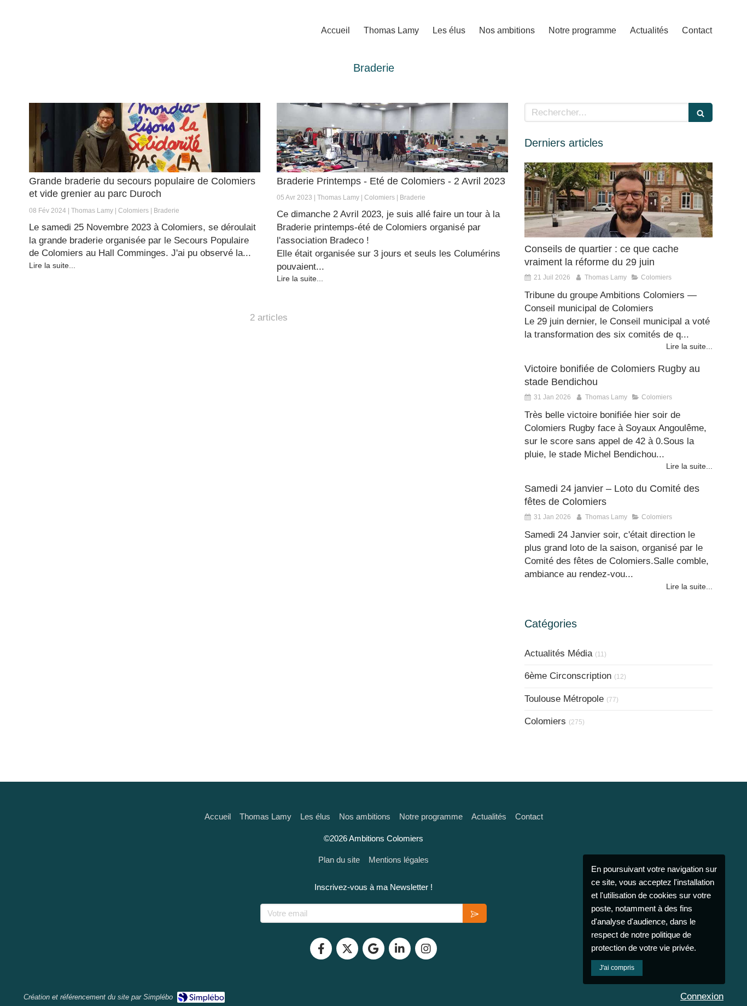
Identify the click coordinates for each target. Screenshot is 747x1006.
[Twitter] (347, 949)
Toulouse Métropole (564, 699)
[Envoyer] (475, 913)
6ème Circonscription (567, 676)
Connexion (701, 996)
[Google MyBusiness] (373, 949)
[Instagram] (426, 949)
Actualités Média (558, 653)
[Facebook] (321, 949)
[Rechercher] (700, 112)
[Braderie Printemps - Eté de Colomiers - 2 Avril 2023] (392, 137)
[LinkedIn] (400, 949)
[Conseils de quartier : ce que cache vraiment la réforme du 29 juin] (618, 200)
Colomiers (545, 721)
